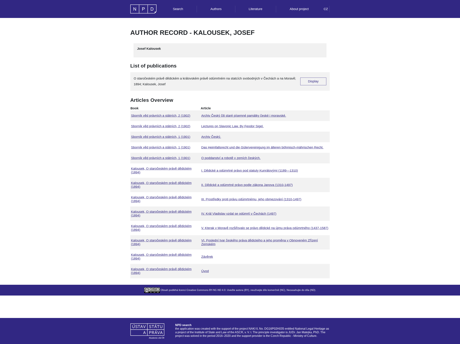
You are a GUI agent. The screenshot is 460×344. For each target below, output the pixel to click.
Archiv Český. (211, 137)
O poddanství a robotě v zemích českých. (231, 158)
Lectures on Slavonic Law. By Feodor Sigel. (232, 126)
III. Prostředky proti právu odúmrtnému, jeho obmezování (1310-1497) (251, 199)
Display (313, 81)
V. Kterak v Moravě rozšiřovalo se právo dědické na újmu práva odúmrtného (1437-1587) (264, 228)
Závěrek (207, 257)
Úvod (205, 271)
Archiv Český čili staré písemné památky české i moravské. (243, 115)
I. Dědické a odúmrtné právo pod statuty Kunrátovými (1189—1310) (249, 170)
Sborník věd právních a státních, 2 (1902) (160, 115)
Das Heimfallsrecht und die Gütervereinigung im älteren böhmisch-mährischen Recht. (262, 147)
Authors (216, 9)
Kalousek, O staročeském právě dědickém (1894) (161, 170)
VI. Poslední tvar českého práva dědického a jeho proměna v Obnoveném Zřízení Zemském (259, 242)
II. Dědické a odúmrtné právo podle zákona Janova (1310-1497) (247, 185)
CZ (326, 9)
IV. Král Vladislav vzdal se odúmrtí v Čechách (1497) (238, 213)
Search (178, 9)
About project (299, 9)
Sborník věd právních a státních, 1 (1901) (160, 137)
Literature (255, 9)
